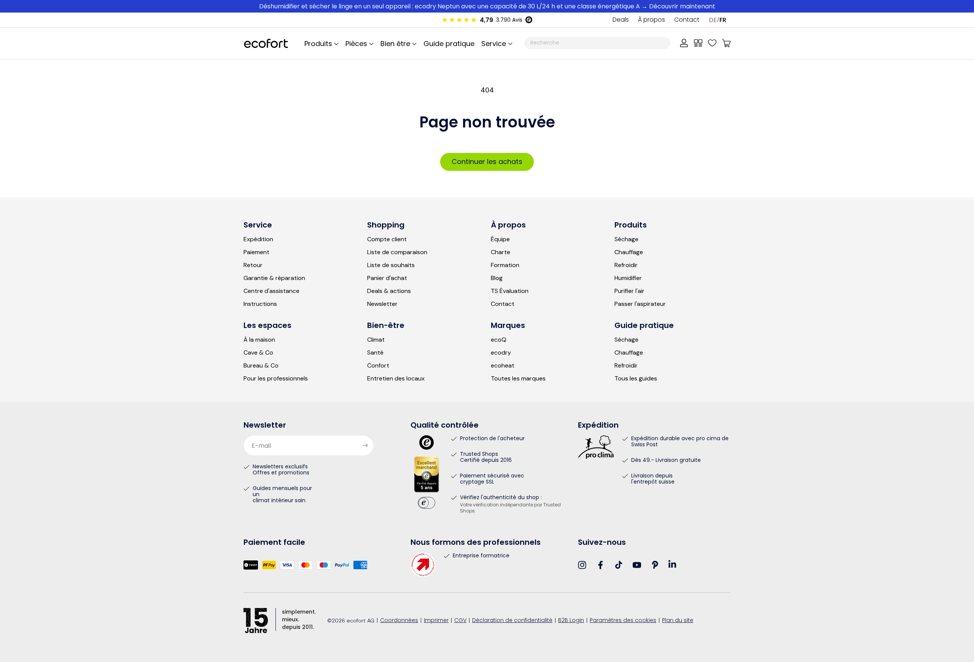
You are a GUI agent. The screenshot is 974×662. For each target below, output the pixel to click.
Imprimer (436, 620)
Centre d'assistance (271, 291)
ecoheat (502, 366)
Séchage (626, 239)
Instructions (260, 304)
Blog (497, 278)
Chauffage (628, 252)
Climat (376, 340)
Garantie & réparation (274, 278)
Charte (500, 252)
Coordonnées (399, 620)
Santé (375, 353)
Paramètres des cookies (623, 620)
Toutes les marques (518, 379)
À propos (651, 20)
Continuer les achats (487, 161)
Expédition (258, 239)
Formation (505, 265)
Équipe (500, 239)
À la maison (259, 340)
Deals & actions (389, 291)
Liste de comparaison (397, 252)
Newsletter (382, 304)
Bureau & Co (261, 366)
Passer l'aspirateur (640, 304)
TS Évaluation (509, 291)
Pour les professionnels (276, 379)
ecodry (501, 353)
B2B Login (571, 620)
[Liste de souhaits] (712, 43)
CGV (460, 620)
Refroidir (626, 265)
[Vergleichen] (698, 43)
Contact (686, 20)
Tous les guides (635, 379)
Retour (253, 265)
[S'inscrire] (364, 445)
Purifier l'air (629, 291)
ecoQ (498, 340)
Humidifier (628, 278)
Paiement (256, 252)
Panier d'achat (387, 278)
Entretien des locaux (396, 379)
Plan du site (677, 620)
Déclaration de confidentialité (512, 620)
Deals (621, 20)
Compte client (387, 239)
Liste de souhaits (391, 265)
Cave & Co (258, 353)
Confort (378, 366)
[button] (496, 43)
